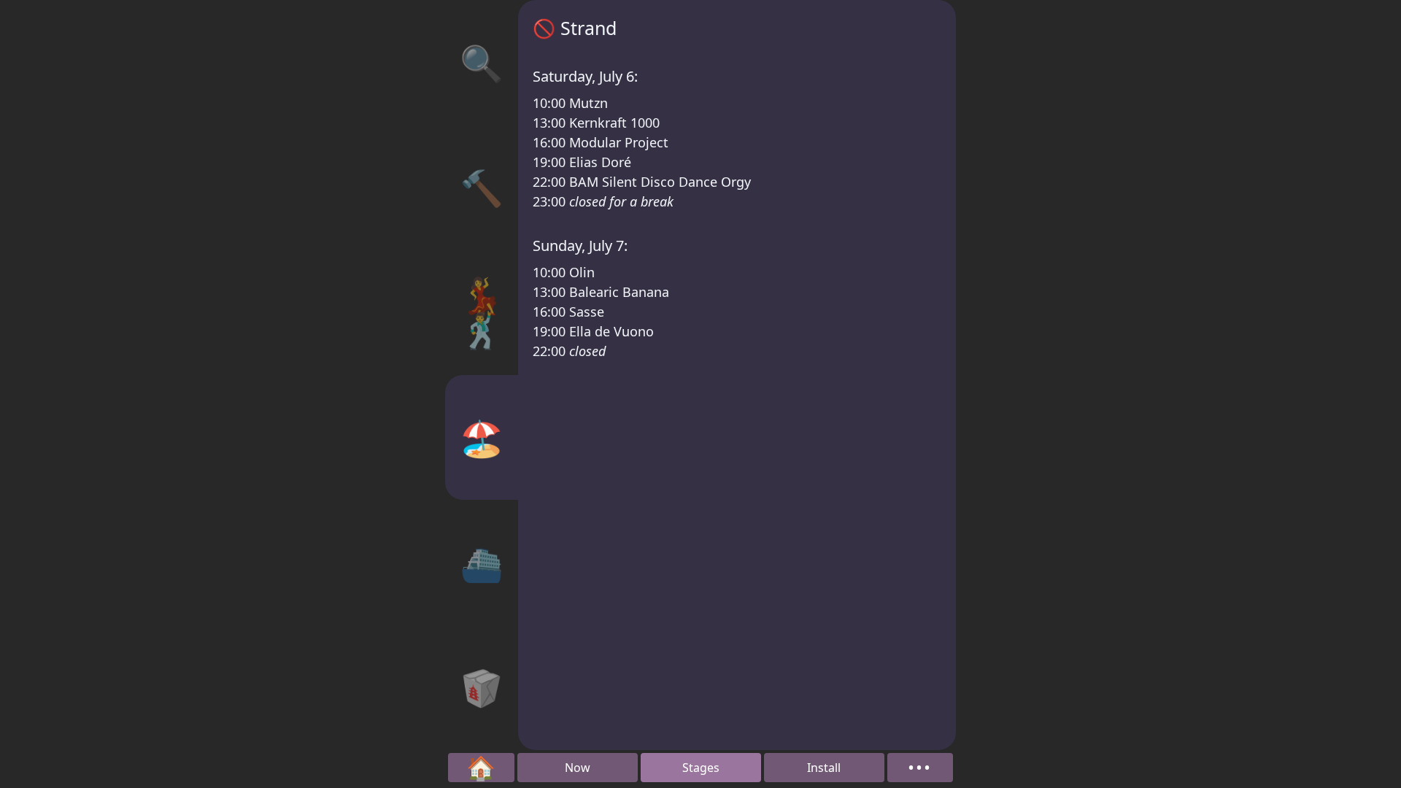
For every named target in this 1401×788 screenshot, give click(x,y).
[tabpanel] (737, 375)
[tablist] (481, 375)
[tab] (481, 62)
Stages (700, 768)
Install (824, 768)
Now (577, 768)
